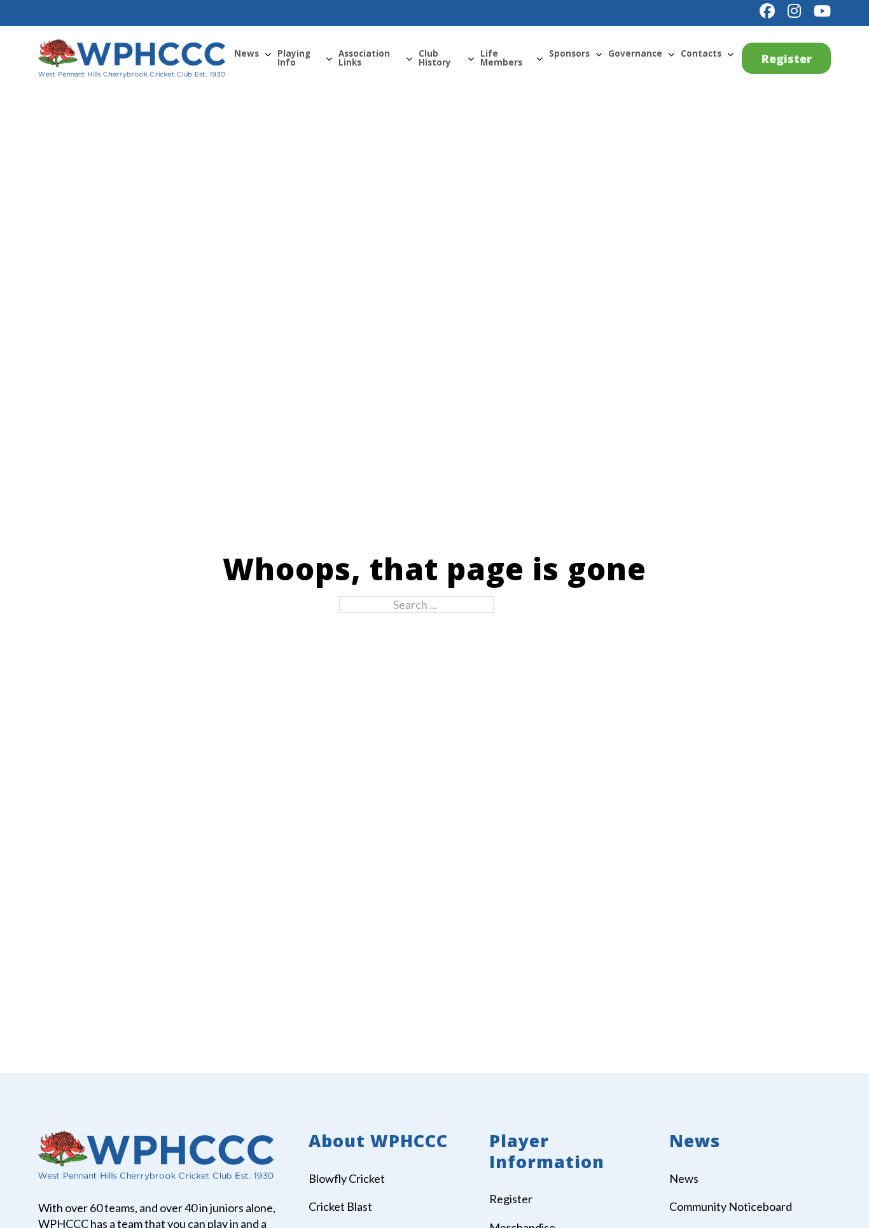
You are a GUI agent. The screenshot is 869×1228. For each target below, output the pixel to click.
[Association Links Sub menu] (409, 58)
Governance (635, 53)
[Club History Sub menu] (471, 58)
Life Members (501, 58)
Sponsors (569, 53)
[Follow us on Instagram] (794, 10)
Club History (435, 58)
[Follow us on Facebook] (767, 10)
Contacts (701, 53)
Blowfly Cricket (347, 1178)
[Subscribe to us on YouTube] (822, 10)
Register (786, 58)
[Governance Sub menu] (671, 54)
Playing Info (293, 58)
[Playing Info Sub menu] (329, 58)
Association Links (364, 58)
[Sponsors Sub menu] (598, 54)
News (246, 53)
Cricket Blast (340, 1206)
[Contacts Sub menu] (730, 54)
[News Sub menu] (268, 54)
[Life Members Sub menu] (539, 58)
